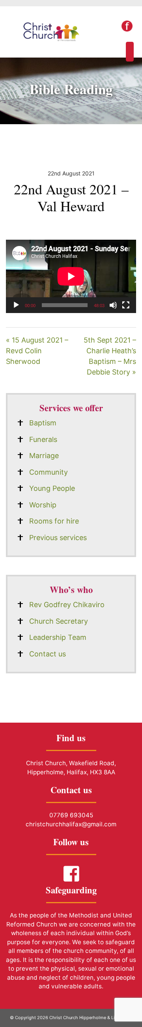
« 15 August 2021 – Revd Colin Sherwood (37, 350)
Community (48, 472)
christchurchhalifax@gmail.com (71, 824)
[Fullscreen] (126, 305)
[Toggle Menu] (130, 52)
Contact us (47, 654)
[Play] (16, 305)
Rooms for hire (54, 521)
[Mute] (113, 305)
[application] (71, 276)
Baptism (42, 423)
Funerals (43, 439)
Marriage (44, 455)
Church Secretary (58, 621)
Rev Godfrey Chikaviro (67, 604)
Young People (52, 488)
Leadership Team (57, 637)
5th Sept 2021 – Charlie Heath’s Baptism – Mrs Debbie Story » (110, 356)
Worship (42, 505)
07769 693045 (71, 815)
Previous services (58, 537)
